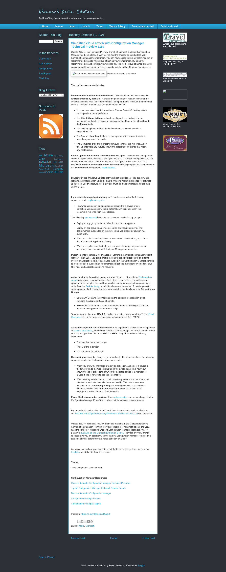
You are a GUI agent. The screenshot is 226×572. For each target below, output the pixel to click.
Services (58, 26)
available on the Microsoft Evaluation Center (102, 433)
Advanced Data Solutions (66, 12)
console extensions (83, 330)
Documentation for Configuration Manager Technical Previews (100, 483)
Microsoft (90, 526)
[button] (89, 74)
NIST (61, 166)
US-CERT (48, 172)
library (92, 286)
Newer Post (78, 538)
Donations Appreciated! (143, 26)
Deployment (58, 159)
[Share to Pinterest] (91, 521)
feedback (75, 452)
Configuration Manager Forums (86, 498)
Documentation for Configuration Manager (91, 493)
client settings (108, 167)
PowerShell (44, 169)
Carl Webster (45, 58)
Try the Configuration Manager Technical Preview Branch (98, 488)
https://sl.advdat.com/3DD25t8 (95, 514)
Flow (55, 162)
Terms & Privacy (117, 26)
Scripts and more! (169, 26)
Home (45, 26)
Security (58, 169)
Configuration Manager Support (86, 503)
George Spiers (46, 68)
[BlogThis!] (82, 521)
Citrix (42, 158)
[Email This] (79, 521)
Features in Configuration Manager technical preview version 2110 (106, 413)
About (72, 26)
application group (96, 200)
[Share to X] (85, 521)
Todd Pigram (45, 73)
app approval (90, 217)
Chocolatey (58, 156)
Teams (41, 172)
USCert (58, 172)
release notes (120, 397)
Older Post (148, 538)
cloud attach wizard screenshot (121, 73)
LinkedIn (86, 26)
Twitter (99, 26)
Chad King (44, 78)
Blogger (141, 565)
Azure (81, 526)
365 (40, 155)
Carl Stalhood (45, 63)
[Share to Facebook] (88, 521)
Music (56, 166)
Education (45, 161)
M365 (61, 162)
